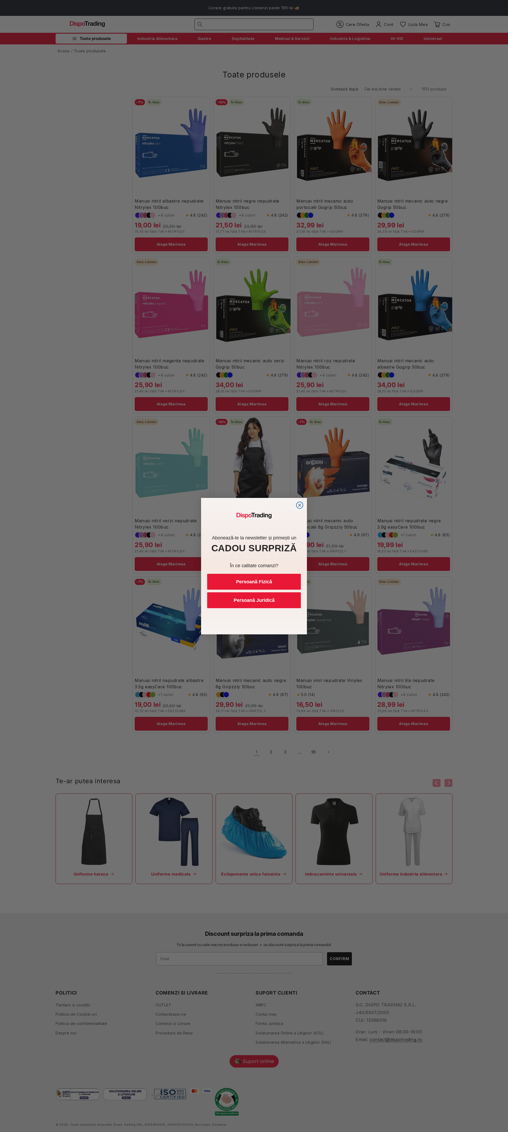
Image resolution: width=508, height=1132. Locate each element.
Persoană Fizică (254, 581)
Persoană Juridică (254, 600)
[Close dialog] (299, 505)
